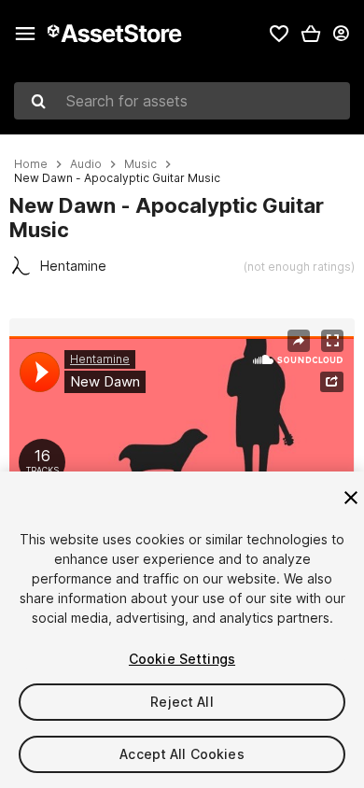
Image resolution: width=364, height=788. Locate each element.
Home (31, 164)
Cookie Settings (182, 659)
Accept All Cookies (182, 754)
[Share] (298, 341)
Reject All (181, 702)
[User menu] (340, 33)
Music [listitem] (140, 164)
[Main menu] (25, 33)
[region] (181, 433)
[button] (311, 33)
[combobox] (182, 101)
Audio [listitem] (86, 164)
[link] (279, 33)
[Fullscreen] (332, 341)
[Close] (351, 497)
